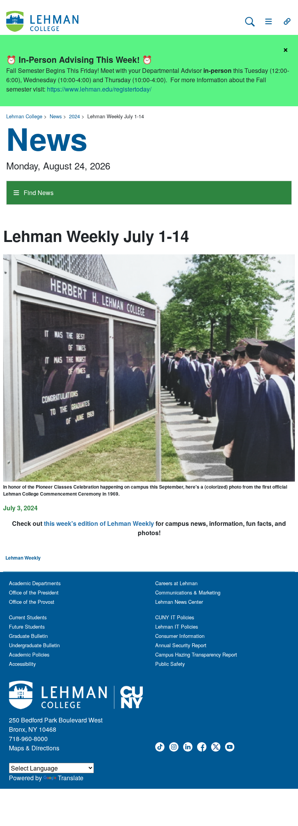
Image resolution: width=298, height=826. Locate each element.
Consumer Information (179, 635)
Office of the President (34, 592)
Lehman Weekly (23, 557)
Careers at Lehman (176, 583)
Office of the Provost (31, 601)
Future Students (27, 626)
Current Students (28, 617)
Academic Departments (35, 583)
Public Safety (170, 663)
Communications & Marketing (187, 592)
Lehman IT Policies (176, 626)
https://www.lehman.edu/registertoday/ (99, 89)
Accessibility (22, 663)
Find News (38, 192)
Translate (70, 777)
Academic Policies (29, 654)
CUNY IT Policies (174, 617)
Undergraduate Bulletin (34, 645)
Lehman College (24, 116)
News (56, 116)
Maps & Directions (34, 747)
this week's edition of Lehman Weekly (99, 523)
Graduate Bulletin (28, 635)
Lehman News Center (179, 601)
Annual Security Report (180, 645)
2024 (74, 116)
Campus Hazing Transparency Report (196, 654)
